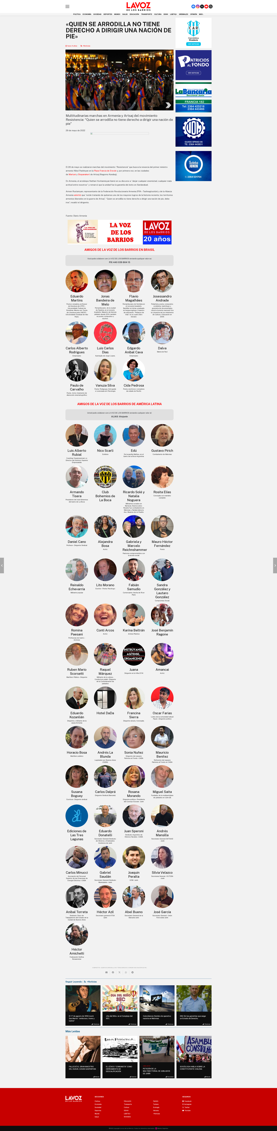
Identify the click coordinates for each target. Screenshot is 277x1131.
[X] (202, 6)
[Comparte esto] (113, 972)
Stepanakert (84, 174)
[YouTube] (206, 6)
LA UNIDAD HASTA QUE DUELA (192, 1067)
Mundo (171, 1077)
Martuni (72, 174)
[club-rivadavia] (194, 33)
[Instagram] (198, 6)
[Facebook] (193, 6)
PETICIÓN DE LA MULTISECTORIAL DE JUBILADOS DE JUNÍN (119, 1071)
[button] (67, 6)
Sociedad (133, 1077)
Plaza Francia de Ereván (105, 171)
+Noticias (86, 46)
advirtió (78, 195)
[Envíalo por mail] (106, 972)
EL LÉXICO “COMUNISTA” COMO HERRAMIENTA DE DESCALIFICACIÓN (82, 1069)
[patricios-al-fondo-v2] (194, 65)
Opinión (97, 1077)
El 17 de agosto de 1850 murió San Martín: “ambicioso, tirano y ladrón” (82, 1018)
